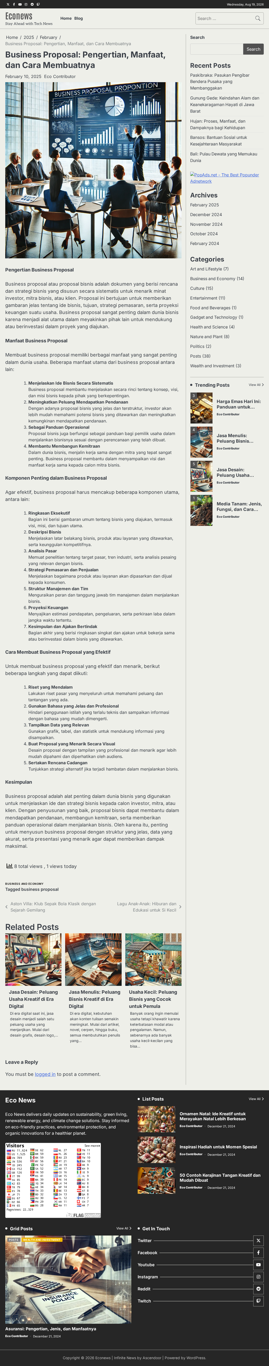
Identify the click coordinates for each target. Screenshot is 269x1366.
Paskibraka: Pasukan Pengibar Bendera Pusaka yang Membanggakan (220, 82)
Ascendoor (152, 1358)
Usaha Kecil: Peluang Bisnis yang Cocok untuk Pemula (153, 999)
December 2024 (206, 214)
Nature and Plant (206, 336)
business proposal (40, 889)
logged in (45, 1074)
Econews (18, 15)
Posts (195, 356)
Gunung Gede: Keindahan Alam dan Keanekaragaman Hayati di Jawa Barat (224, 105)
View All (255, 385)
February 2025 (204, 204)
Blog (78, 18)
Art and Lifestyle (206, 268)
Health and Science (209, 327)
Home (66, 18)
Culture (197, 288)
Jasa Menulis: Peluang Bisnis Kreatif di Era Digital (94, 999)
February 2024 (204, 243)
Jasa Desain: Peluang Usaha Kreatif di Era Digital (33, 999)
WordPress (196, 1358)
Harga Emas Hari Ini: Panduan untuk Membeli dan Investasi (239, 409)
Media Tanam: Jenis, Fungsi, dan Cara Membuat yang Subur (239, 511)
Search (197, 37)
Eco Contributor (60, 76)
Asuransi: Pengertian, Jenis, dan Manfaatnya (50, 1328)
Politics (197, 346)
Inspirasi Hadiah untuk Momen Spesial (218, 1146)
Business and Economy (24, 883)
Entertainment (203, 298)
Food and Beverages (210, 307)
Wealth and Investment (212, 365)
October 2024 (204, 233)
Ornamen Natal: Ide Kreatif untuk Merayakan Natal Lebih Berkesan (213, 1116)
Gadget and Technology (213, 317)
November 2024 (206, 224)
